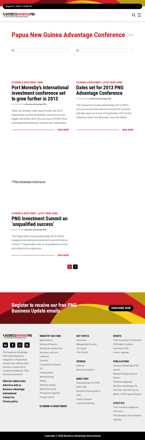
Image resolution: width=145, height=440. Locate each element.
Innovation (81, 340)
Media (43, 381)
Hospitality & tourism (50, 364)
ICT (41, 368)
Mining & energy (48, 385)
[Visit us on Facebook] (12, 345)
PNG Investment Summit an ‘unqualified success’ (40, 221)
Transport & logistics (50, 393)
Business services (49, 352)
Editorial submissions (14, 381)
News (40, 82)
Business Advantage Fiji (125, 386)
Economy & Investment (24, 82)
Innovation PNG (121, 348)
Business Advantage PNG (36, 104)
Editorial (80, 365)
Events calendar (121, 352)
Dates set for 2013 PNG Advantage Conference (100, 90)
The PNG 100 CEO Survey (126, 390)
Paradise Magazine (122, 382)
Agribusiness (46, 340)
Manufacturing (47, 376)
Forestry (44, 360)
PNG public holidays (123, 344)
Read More (63, 129)
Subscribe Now (121, 308)
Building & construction (51, 348)
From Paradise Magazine (125, 407)
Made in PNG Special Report (127, 394)
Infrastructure (46, 372)
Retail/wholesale (48, 389)
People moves (47, 397)
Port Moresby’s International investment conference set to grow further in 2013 (40, 93)
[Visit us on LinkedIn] (5, 345)
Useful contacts (84, 399)
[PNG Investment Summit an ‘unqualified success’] (40, 194)
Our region (81, 348)
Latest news (109, 82)
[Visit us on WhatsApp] (19, 345)
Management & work (86, 344)
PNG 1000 (81, 387)
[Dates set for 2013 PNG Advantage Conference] (104, 63)
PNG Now (118, 411)
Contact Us (8, 397)
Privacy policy (10, 401)
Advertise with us (12, 385)
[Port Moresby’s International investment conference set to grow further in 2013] (40, 63)
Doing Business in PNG (88, 383)
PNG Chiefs (82, 352)
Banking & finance (48, 344)
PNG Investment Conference (127, 340)
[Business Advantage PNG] (19, 15)
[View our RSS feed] (27, 345)
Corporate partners (85, 403)
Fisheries (44, 356)
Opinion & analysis (85, 369)
